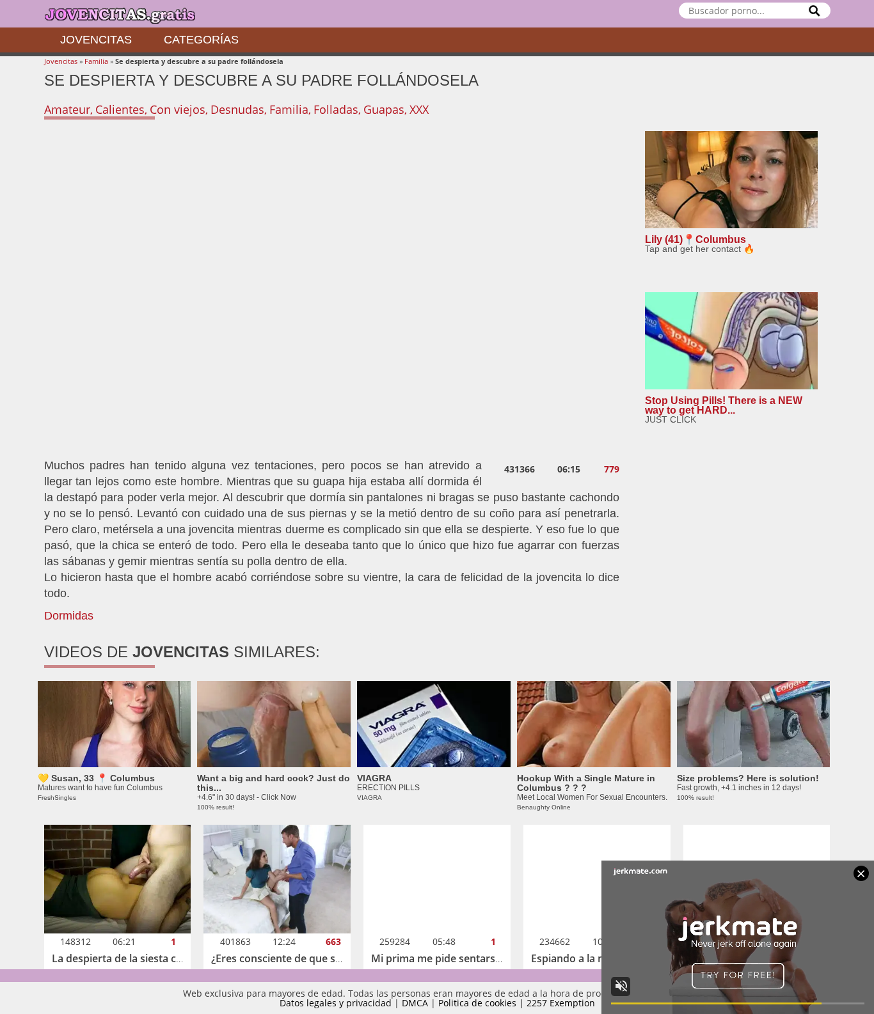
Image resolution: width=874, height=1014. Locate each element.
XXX (419, 109)
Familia (96, 61)
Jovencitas (96, 39)
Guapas (383, 109)
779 (611, 469)
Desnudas (237, 109)
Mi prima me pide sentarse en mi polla (464, 958)
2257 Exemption (561, 1003)
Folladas (336, 109)
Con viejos (177, 109)
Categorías (201, 39)
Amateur (67, 109)
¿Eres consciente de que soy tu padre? (303, 958)
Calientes (120, 109)
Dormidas (68, 615)
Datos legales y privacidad (336, 1003)
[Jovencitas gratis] (130, 14)
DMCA (415, 1003)
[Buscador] (814, 11)
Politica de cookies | (482, 1003)
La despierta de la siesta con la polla (139, 958)
